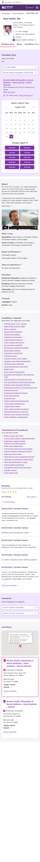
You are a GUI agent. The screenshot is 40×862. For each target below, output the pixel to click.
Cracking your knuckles (13, 337)
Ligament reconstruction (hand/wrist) (18, 459)
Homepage (6, 13)
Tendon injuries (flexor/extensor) (16, 401)
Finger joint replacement (13, 446)
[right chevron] (34, 107)
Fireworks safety (10, 356)
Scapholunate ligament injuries (16, 393)
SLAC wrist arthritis (11, 396)
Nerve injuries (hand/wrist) (14, 372)
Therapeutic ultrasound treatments (17, 467)
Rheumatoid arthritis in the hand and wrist (20, 388)
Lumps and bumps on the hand (16, 367)
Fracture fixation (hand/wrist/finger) (18, 451)
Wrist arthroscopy (11, 473)
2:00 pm (12, 157)
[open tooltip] (35, 40)
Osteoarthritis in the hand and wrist (18, 380)
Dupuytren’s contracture (13, 353)
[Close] (31, 634)
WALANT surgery (10, 470)
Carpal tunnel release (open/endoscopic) (19, 438)
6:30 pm (12, 167)
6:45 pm (27, 167)
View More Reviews (9, 585)
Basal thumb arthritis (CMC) (14, 326)
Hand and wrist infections (14, 364)
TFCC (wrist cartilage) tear (14, 404)
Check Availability (10, 691)
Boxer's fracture (10, 329)
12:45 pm (27, 148)
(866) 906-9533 (9, 92)
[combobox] (20, 67)
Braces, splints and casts (13, 436)
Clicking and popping (12, 334)
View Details (31, 497)
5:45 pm (12, 162)
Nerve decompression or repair (15, 462)
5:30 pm (27, 157)
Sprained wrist (9, 398)
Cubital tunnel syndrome (13, 340)
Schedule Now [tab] (7, 44)
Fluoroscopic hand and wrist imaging (18, 449)
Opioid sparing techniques (14, 465)
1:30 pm (12, 152)
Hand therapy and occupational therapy (19, 457)
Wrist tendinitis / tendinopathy (16, 417)
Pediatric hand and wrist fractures (17, 385)
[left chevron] (6, 107)
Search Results (18, 13)
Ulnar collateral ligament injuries (16, 409)
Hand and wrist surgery (13, 454)
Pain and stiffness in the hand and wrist (19, 382)
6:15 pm (27, 162)
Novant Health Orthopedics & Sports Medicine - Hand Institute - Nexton (21, 704)
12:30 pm (12, 148)
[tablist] (20, 44)
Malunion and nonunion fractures (16, 414)
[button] (20, 646)
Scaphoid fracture (11, 390)
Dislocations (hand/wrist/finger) (16, 348)
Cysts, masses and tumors (14, 342)
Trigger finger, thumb (12, 406)
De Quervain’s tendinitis (13, 345)
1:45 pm (27, 152)
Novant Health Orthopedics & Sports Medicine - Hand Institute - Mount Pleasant (18, 82)
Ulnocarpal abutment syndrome (16, 412)
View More (6, 206)
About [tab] (19, 44)
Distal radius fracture (12, 351)
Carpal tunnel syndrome (13, 332)
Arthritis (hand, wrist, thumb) (15, 324)
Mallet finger (9, 369)
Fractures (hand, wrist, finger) (15, 359)
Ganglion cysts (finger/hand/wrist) (17, 361)
